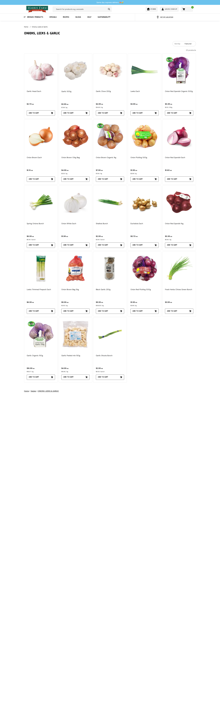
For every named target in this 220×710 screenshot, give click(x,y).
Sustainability (104, 17)
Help (89, 17)
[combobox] (80, 9)
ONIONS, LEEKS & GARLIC (48, 391)
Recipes (66, 17)
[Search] (109, 9)
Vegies (33, 391)
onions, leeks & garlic (40, 27)
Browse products (35, 17)
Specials (53, 17)
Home (26, 27)
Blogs (78, 17)
